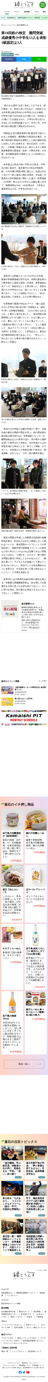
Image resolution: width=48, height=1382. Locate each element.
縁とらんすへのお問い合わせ (11, 1367)
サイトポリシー (34, 1363)
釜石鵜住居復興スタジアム (33, 1341)
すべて (3, 17)
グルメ (4, 1321)
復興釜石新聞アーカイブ (25, 17)
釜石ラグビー (7, 1335)
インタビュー (12, 1295)
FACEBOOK (9, 59)
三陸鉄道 (39, 1317)
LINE (39, 59)
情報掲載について (25, 1365)
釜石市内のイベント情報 (10, 1304)
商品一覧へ (24, 1064)
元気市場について (34, 1351)
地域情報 (37, 17)
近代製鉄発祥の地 (8, 1312)
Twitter (24, 59)
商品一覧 (4, 1351)
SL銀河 (29, 1317)
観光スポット (24, 1312)
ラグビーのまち (7, 1338)
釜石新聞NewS (11, 17)
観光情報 (5, 1308)
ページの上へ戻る (41, 1270)
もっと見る (43, 681)
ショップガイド (18, 1351)
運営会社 (25, 1363)
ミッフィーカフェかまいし (11, 1325)
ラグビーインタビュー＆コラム (15, 1343)
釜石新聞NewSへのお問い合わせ (33, 1367)
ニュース (5, 1289)
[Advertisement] (24, 658)
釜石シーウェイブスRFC (26, 1338)
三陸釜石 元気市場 (9, 1348)
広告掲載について (38, 1365)
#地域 (17, 55)
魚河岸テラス (26, 1314)
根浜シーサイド (17, 1317)
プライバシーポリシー (10, 1365)
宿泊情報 (37, 1312)
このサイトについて (13, 1363)
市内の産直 (18, 1327)
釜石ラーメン (31, 1325)
